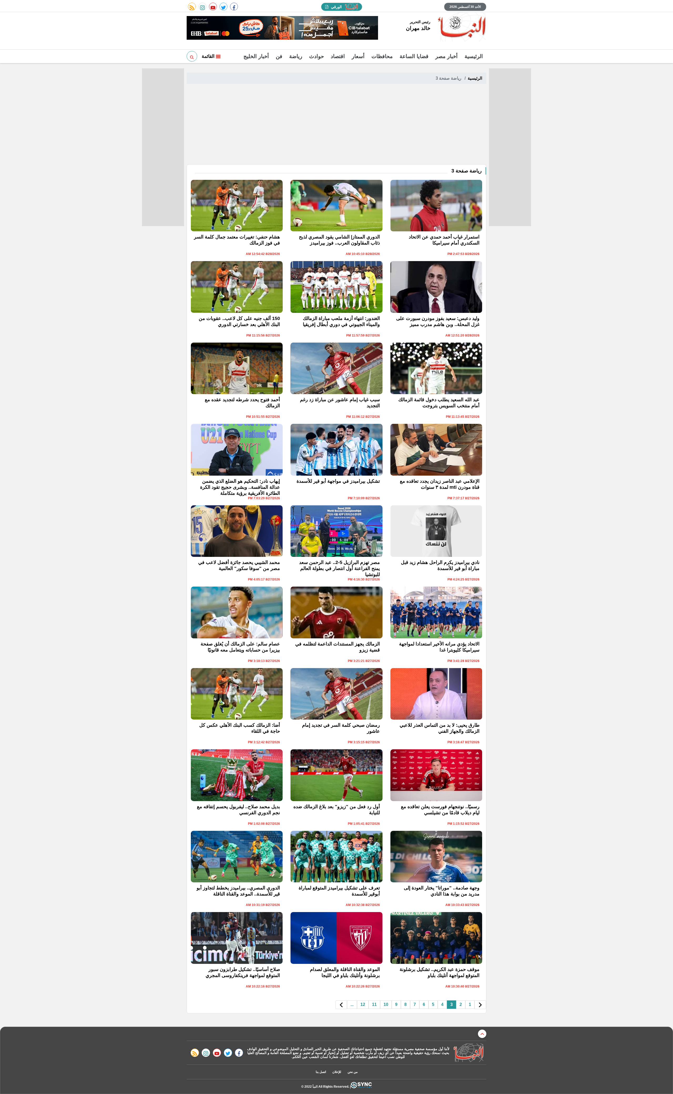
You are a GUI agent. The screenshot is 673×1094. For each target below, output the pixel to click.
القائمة (209, 56)
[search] (192, 56)
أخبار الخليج (256, 56)
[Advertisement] (336, 125)
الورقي (336, 7)
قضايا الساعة (414, 56)
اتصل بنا (321, 1072)
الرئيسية (474, 56)
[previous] (480, 1004)
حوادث (316, 56)
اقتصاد (338, 56)
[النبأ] (461, 27)
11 (374, 1004)
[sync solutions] (361, 1086)
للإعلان (336, 1072)
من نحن (353, 1072)
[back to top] (482, 1034)
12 (362, 1004)
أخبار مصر (446, 56)
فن (279, 56)
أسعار (358, 56)
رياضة (295, 56)
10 (386, 1004)
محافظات (382, 56)
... (352, 1004)
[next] (341, 1004)
